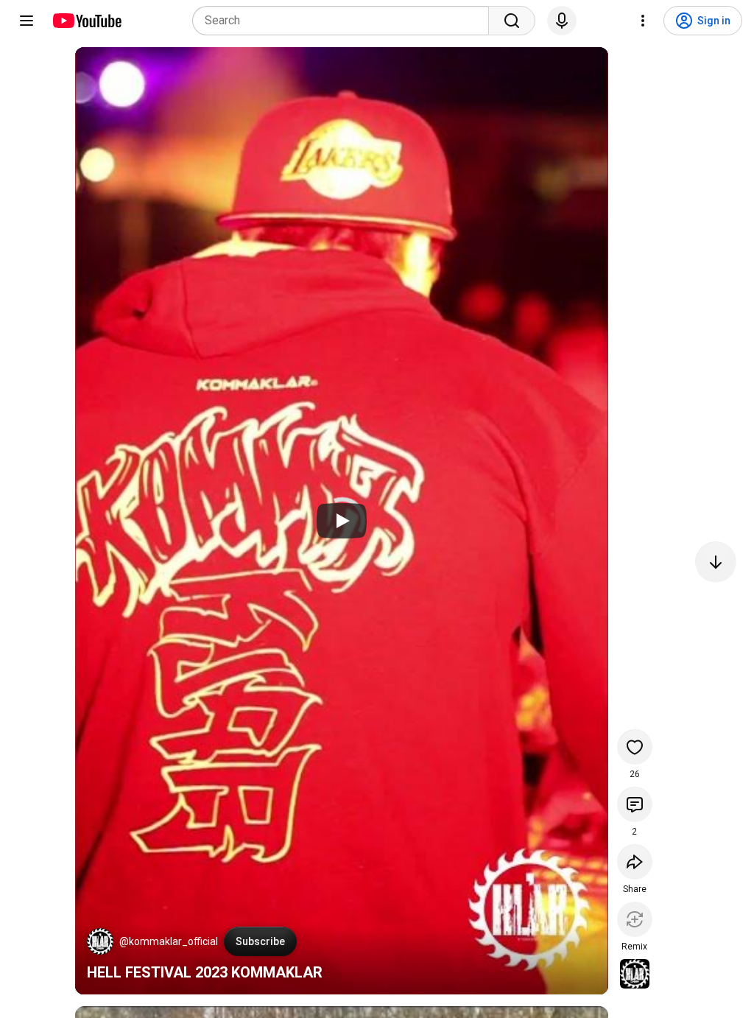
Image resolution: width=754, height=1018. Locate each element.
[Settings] (643, 20)
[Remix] (634, 919)
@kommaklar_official (168, 941)
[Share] (634, 862)
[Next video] (715, 562)
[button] (100, 941)
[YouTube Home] (86, 20)
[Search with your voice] (562, 20)
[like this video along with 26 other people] (634, 747)
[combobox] (345, 20)
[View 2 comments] (634, 804)
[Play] (342, 520)
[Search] (511, 20)
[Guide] (26, 20)
